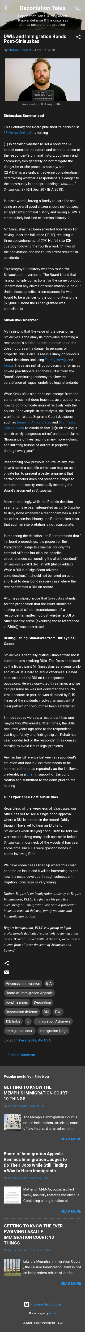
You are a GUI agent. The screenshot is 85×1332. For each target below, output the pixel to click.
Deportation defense (22, 1012)
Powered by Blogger (45, 1304)
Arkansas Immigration (23, 983)
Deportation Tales (42, 8)
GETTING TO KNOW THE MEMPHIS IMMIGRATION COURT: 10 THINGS (36, 1093)
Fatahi (49, 360)
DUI (46, 1012)
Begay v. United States (34, 422)
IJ (28, 1021)
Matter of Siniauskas (19, 133)
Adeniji (61, 360)
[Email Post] (6, 974)
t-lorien (53, 1313)
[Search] (78, 9)
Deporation (42, 1002)
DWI (58, 1012)
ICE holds (13, 1021)
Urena (8, 365)
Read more (71, 1139)
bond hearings (17, 1002)
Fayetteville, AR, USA (35, 1040)
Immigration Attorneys (53, 1021)
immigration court (20, 1031)
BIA (49, 983)
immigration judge (53, 1031)
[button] (78, 37)
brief (30, 774)
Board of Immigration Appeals (29, 993)
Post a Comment (21, 1055)
